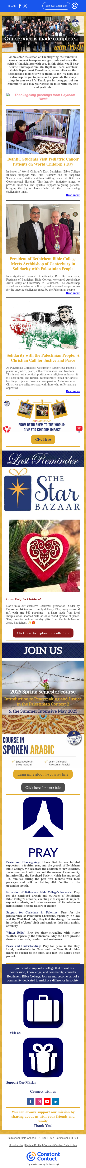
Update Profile (33, 1145)
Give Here (43, 439)
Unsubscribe (16, 1145)
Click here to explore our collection (43, 633)
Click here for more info (43, 787)
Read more (73, 195)
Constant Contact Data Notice (60, 1145)
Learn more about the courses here (43, 774)
